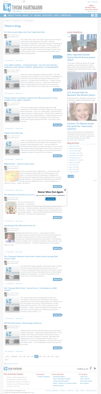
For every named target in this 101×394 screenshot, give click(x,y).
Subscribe (50, 199)
